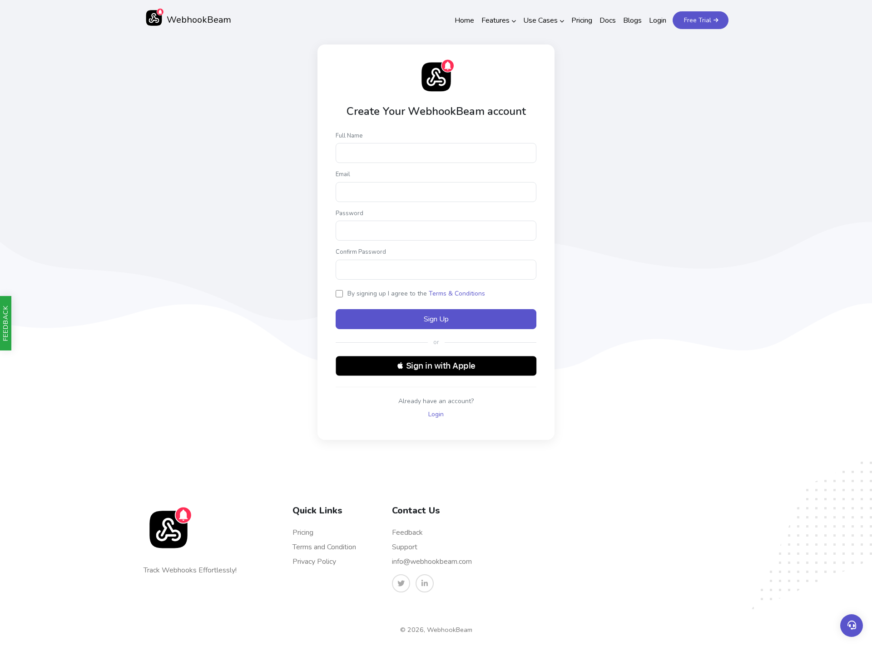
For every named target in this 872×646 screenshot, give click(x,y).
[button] (436, 366)
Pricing (581, 20)
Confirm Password (361, 252)
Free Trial (697, 20)
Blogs (632, 20)
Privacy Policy (314, 562)
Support (404, 547)
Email (343, 174)
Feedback (407, 533)
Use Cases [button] (540, 20)
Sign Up (436, 319)
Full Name (349, 136)
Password (349, 213)
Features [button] (495, 20)
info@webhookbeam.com (432, 562)
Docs (608, 20)
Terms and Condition (324, 547)
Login (657, 20)
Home (464, 20)
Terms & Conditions (457, 293)
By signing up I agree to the (416, 293)
